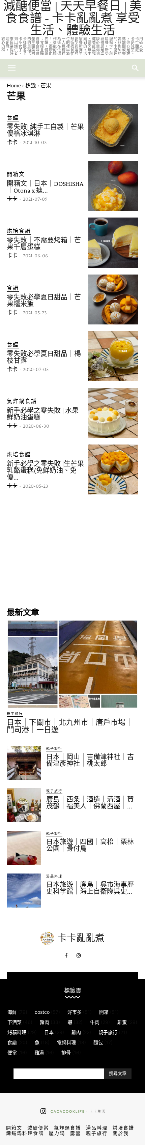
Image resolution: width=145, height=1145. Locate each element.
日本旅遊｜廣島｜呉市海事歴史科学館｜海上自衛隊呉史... (90, 888)
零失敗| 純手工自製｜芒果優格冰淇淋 (45, 130)
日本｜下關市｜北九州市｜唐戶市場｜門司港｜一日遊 (70, 726)
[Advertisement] (72, 550)
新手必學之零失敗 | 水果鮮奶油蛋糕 (43, 414)
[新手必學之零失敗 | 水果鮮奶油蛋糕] (113, 413)
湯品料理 (54, 876)
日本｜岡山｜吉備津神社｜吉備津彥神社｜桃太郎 (90, 760)
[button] (135, 68)
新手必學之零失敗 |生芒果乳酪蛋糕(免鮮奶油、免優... (45, 470)
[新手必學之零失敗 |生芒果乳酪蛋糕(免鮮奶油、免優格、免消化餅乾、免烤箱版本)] (113, 469)
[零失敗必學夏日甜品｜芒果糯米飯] (113, 299)
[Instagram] (78, 956)
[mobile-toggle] (11, 68)
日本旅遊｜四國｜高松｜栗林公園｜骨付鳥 (90, 845)
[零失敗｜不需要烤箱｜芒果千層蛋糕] (113, 242)
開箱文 (16, 174)
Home (14, 85)
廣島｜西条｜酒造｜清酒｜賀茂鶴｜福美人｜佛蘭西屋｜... (90, 803)
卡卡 (12, 142)
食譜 (13, 117)
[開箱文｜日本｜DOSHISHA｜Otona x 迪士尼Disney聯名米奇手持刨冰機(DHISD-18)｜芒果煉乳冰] (113, 186)
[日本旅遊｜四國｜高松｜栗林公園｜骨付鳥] (24, 848)
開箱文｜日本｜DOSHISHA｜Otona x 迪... (45, 187)
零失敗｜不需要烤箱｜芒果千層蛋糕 (44, 243)
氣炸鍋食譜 (22, 401)
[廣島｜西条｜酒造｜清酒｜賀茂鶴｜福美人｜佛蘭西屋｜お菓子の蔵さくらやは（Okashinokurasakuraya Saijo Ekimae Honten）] (24, 805)
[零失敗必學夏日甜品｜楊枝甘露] (113, 356)
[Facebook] (66, 956)
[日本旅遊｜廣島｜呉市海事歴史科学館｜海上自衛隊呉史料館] (24, 891)
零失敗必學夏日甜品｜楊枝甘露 (44, 357)
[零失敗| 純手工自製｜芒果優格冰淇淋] (113, 129)
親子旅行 (15, 714)
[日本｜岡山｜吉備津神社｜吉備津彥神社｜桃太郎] (24, 763)
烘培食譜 (19, 230)
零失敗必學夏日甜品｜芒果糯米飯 (44, 300)
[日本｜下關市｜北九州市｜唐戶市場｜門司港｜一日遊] (72, 664)
